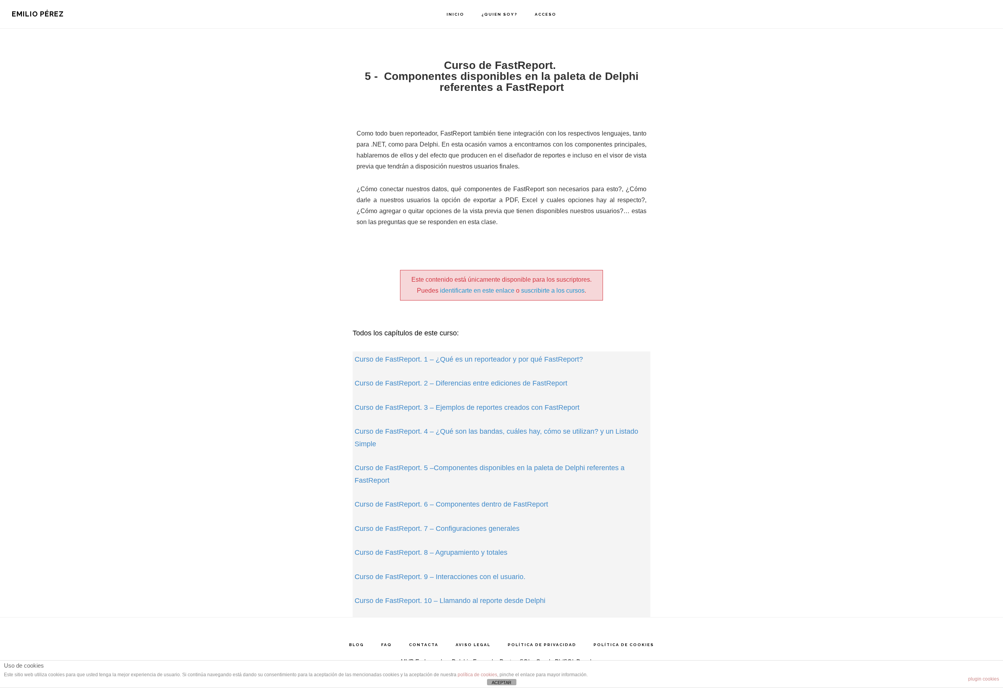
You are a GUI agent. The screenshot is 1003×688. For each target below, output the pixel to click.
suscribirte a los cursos (553, 290)
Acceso (545, 14)
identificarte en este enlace (477, 290)
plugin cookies (983, 679)
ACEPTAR (501, 682)
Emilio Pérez (38, 14)
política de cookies (477, 674)
